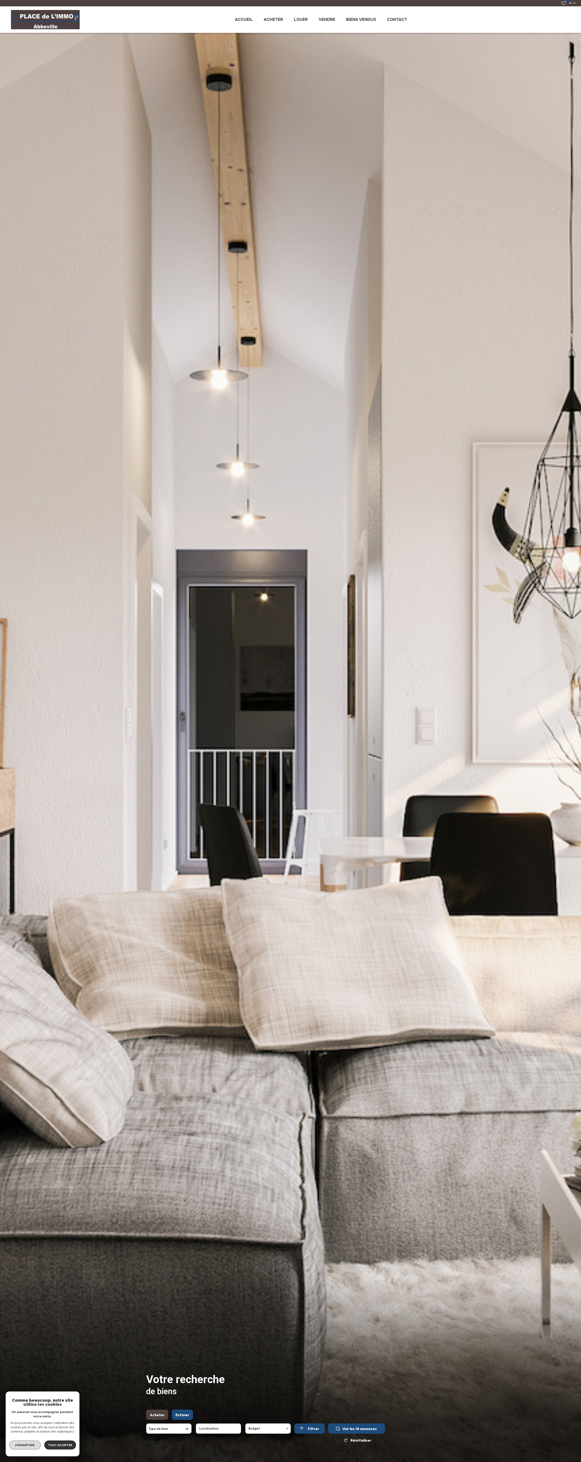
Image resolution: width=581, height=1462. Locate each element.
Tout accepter (60, 1445)
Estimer (182, 1415)
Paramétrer (25, 1445)
